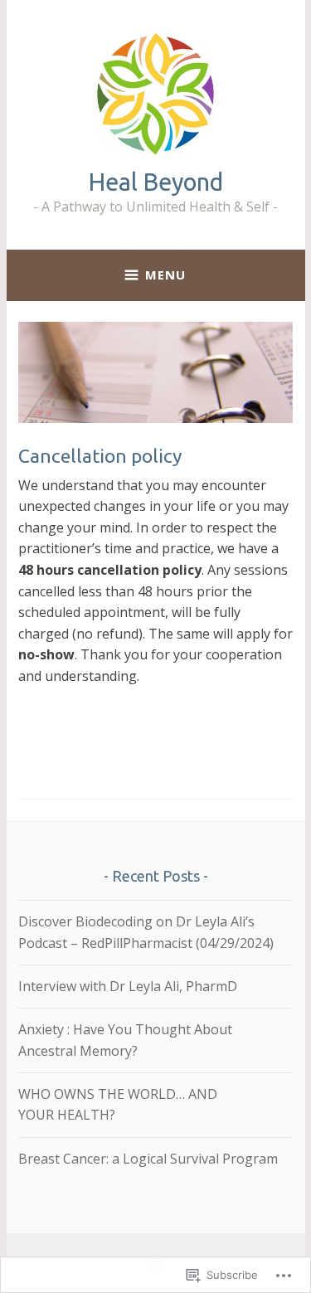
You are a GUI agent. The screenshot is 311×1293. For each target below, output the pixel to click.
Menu (165, 274)
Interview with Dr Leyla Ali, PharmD (127, 986)
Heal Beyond (156, 181)
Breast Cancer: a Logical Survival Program (148, 1159)
